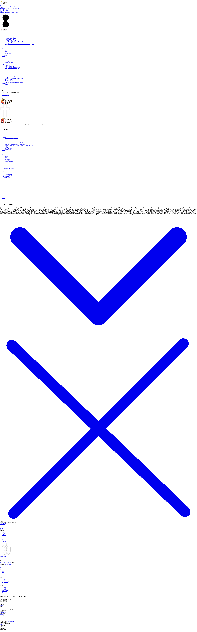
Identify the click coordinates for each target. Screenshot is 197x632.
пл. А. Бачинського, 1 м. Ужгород (6, 562)
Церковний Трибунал (8, 42)
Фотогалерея (4, 55)
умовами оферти (10, 621)
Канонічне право (7, 60)
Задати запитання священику (9, 86)
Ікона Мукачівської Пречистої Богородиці (12, 68)
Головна (3, 571)
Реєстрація (2, 614)
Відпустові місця (5, 538)
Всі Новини (7, 49)
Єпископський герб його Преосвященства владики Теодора (15, 37)
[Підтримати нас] (3, 171)
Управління (4, 574)
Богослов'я (6, 58)
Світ (5, 50)
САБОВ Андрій (3, 526)
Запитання (2, 604)
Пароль (11, 609)
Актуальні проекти (8, 47)
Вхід (1, 624)
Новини (3, 48)
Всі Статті (6, 57)
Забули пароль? (3, 612)
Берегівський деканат (8, 73)
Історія (3, 64)
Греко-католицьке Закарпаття (5, 5)
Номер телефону (13, 619)
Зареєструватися (3, 622)
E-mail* (11, 618)
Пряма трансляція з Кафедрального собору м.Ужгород (9, 12)
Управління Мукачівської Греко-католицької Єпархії (14, 41)
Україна (6, 51)
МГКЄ (6, 52)
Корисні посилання (5, 74)
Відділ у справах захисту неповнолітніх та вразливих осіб (15, 43)
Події (3, 54)
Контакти (4, 83)
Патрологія (6, 59)
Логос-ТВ (2, 7)
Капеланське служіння (8, 46)
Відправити (2, 605)
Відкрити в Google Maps (6, 131)
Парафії (6, 146)
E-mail (11, 608)
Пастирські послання (8, 53)
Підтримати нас (5, 84)
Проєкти (3, 580)
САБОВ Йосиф (3, 523)
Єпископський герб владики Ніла (10, 39)
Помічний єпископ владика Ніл (10, 38)
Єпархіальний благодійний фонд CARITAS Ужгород (9, 8)
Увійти (2, 611)
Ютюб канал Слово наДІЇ (4, 10)
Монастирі (6, 147)
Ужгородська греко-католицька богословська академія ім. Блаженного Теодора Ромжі (19, 44)
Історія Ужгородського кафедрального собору (12, 67)
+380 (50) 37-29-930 (7, 564)
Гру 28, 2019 (2, 524)
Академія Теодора (5, 95)
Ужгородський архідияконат (9, 70)
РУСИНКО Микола (3, 528)
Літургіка (6, 156)
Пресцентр (4, 532)
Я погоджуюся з (7, 621)
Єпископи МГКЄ (8, 65)
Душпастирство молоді (9, 62)
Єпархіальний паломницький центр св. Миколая (8, 6)
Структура (4, 35)
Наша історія (7, 61)
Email (1, 601)
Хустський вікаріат (8, 72)
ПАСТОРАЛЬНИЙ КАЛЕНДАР (8, 34)
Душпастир (4, 167)
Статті (3, 56)
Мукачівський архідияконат (9, 71)
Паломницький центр (6, 581)
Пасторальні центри (5, 539)
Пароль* (11, 620)
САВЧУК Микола (3, 525)
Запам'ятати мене (4, 610)
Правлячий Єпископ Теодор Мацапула (11, 36)
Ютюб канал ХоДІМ (4, 9)
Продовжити (3, 628)
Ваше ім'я (2, 600)
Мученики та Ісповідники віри (10, 66)
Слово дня (4, 535)
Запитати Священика (8, 63)
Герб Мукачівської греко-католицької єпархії (12, 40)
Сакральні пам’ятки (5, 537)
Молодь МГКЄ (5, 69)
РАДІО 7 (1, 11)
